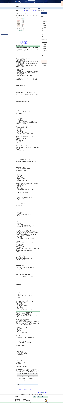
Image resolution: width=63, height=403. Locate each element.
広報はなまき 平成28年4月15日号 (44, 63)
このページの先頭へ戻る (45, 392)
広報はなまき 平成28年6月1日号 (44, 57)
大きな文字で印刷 (21, 15)
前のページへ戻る (34, 392)
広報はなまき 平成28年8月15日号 (44, 46)
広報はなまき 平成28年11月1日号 (44, 36)
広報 (27, 10)
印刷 (16, 15)
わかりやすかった (21, 380)
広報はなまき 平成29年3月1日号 (44, 21)
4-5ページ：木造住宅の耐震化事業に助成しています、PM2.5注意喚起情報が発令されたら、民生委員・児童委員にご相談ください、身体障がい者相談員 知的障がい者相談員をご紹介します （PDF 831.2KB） (28, 35)
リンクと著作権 (36, 394)
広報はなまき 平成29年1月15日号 (44, 27)
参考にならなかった (31, 378)
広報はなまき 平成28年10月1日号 (44, 40)
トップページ (20, 10)
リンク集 (27, 394)
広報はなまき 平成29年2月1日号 (44, 25)
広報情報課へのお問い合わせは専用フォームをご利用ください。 (26, 389)
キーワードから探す (25, 8)
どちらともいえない (25, 378)
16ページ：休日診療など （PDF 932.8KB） (23, 43)
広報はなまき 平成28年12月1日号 (44, 32)
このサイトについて (31, 394)
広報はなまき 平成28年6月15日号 (44, 55)
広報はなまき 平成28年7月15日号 (44, 51)
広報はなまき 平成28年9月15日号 (44, 42)
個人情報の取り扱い (41, 394)
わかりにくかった (31, 380)
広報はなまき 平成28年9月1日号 (44, 44)
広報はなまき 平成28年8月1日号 (44, 48)
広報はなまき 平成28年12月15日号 (44, 30)
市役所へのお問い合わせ (22, 394)
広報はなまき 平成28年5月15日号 (44, 59)
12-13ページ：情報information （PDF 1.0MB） (23, 41)
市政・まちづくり (18, 6)
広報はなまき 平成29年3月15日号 (44, 19)
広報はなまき (30, 10)
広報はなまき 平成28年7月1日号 (44, 53)
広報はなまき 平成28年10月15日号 (44, 38)
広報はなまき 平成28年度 (35, 10)
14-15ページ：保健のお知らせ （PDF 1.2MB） (23, 42)
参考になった (20, 378)
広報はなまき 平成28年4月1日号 (44, 65)
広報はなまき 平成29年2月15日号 (44, 23)
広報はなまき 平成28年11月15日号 (44, 34)
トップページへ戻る (40, 392)
